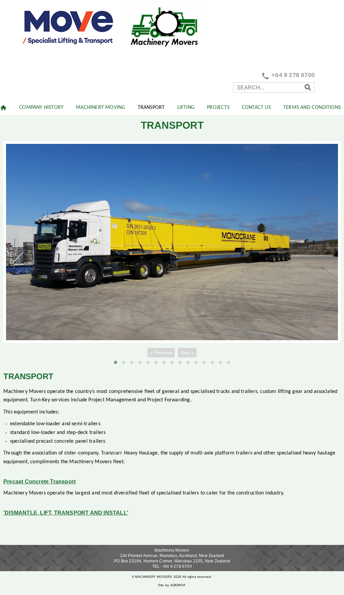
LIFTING (186, 107)
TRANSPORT (151, 107)
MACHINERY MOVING (100, 107)
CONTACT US (256, 107)
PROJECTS (218, 107)
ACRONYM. (178, 585)
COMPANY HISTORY (41, 107)
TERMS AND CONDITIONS (312, 107)
